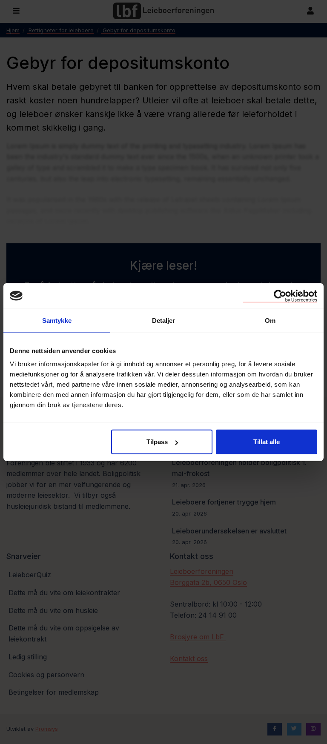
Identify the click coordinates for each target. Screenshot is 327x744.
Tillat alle (266, 441)
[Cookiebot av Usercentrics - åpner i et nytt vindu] (280, 295)
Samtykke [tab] (57, 320)
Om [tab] (270, 320)
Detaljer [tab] (163, 320)
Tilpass (157, 441)
